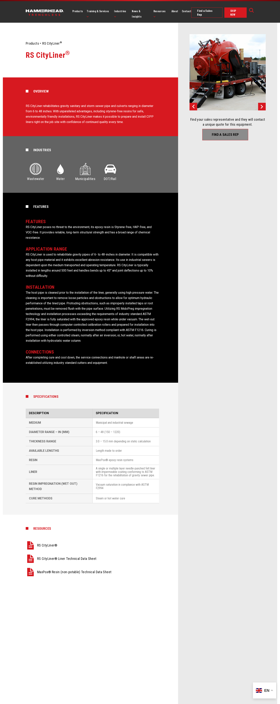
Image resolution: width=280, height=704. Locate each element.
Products (77, 11)
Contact (186, 11)
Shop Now (233, 12)
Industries (120, 11)
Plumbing (123, 26)
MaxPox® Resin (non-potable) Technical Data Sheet (74, 572)
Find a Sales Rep (204, 12)
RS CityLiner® (47, 545)
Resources (160, 11)
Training (95, 26)
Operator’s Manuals (168, 26)
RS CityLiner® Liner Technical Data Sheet (66, 559)
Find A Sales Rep (225, 135)
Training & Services (98, 11)
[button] (193, 106)
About (174, 11)
